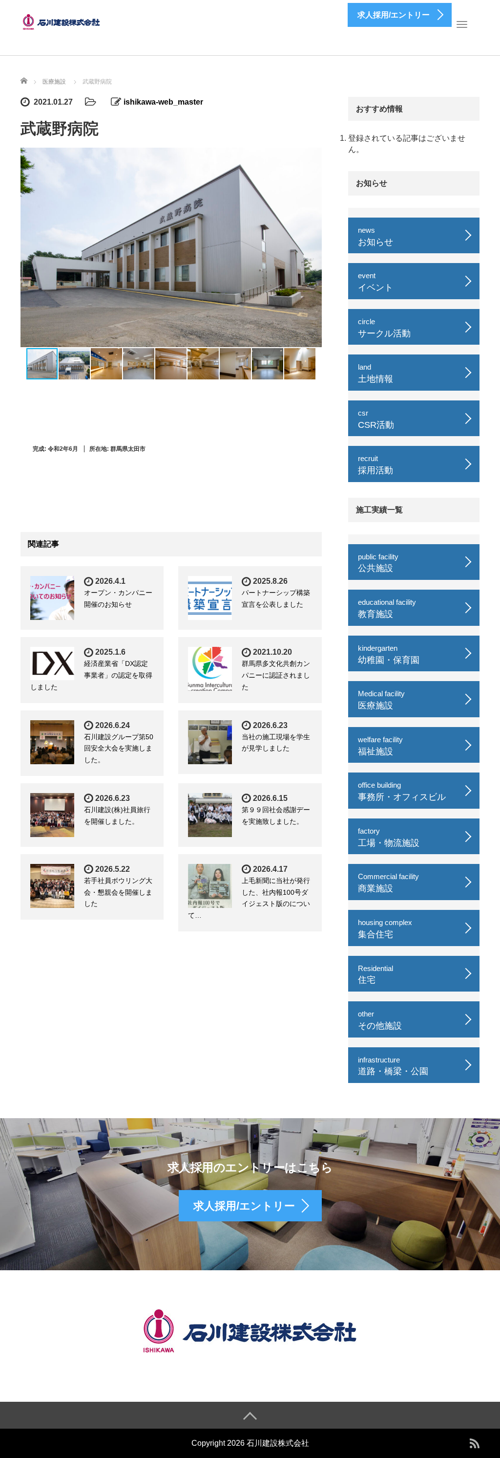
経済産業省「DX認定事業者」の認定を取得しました (91, 675)
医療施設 (54, 81)
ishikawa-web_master (163, 102)
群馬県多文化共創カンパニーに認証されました (276, 675)
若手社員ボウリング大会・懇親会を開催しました (118, 892)
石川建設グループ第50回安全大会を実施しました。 (118, 748)
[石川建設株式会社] (62, 21)
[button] (313, 247)
